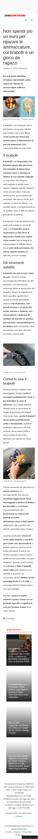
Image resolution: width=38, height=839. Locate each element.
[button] (26, 20)
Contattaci (19, 816)
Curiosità (10, 618)
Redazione (17, 832)
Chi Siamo (8, 832)
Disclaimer (19, 835)
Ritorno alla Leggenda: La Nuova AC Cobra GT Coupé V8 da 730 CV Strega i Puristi (18, 728)
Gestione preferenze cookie (30, 837)
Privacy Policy (27, 832)
